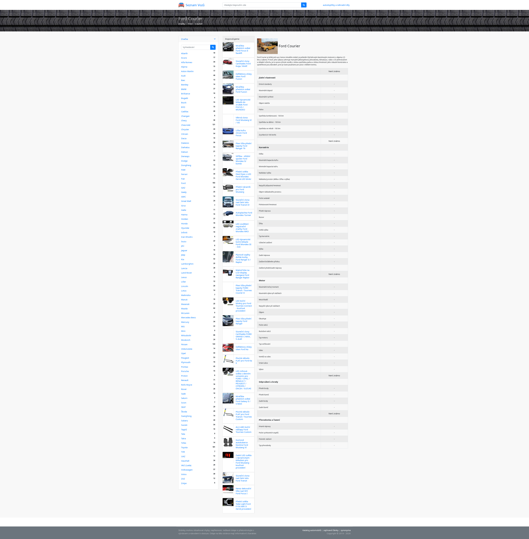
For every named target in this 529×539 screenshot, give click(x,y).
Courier (198, 23)
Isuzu (183, 241)
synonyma (346, 530)
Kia (182, 259)
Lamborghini (187, 263)
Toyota (184, 447)
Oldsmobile (186, 348)
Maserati (185, 304)
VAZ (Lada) (186, 465)
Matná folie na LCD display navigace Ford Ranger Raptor (242, 274)
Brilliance (185, 93)
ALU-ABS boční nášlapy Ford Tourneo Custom (243, 429)
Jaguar (184, 250)
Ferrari (184, 174)
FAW (183, 169)
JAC (182, 245)
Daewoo (185, 143)
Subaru (184, 420)
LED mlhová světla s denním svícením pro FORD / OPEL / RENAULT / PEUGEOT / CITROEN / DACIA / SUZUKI (243, 380)
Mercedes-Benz (188, 317)
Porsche (185, 371)
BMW (183, 89)
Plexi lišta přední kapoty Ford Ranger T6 (243, 146)
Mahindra (185, 295)
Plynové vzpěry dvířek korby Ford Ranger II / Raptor (243, 258)
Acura (184, 57)
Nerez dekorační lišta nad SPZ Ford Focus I (243, 491)
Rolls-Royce (186, 384)
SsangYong (186, 416)
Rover (184, 389)
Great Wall (186, 201)
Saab (183, 393)
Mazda (184, 308)
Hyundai (185, 228)
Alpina (184, 66)
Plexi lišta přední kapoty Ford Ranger (243, 321)
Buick (183, 102)
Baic (183, 80)
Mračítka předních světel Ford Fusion (243, 89)
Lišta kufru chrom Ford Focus (241, 133)
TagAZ (184, 429)
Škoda (184, 411)
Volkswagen (187, 469)
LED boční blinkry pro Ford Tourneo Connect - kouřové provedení (244, 305)
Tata (183, 433)
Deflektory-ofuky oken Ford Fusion (244, 76)
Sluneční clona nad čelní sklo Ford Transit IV (242, 202)
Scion (183, 402)
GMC (183, 196)
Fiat (183, 178)
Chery (184, 120)
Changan (185, 116)
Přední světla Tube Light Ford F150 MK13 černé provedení (243, 505)
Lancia (184, 268)
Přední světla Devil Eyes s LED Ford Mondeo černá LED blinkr (243, 175)
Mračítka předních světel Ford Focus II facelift (243, 49)
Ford (190, 23)
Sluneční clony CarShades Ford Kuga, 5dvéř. (243, 63)
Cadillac (184, 111)
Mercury (185, 322)
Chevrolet (185, 125)
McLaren (185, 313)
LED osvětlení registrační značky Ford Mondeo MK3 (242, 228)
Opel (183, 353)
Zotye (184, 483)
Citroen (184, 134)
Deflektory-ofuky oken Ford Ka (244, 348)
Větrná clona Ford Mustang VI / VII (244, 120)
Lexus (184, 277)
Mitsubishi (186, 335)
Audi (183, 75)
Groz (183, 205)
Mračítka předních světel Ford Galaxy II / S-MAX (243, 400)
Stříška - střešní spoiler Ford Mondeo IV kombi (243, 160)
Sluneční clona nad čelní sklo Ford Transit (242, 478)
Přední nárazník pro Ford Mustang (243, 189)
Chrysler (185, 129)
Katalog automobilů (312, 530)
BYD (183, 107)
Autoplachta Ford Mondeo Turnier (244, 213)
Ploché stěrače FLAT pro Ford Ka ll (244, 360)
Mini (183, 331)
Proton (184, 375)
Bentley (184, 84)
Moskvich (185, 340)
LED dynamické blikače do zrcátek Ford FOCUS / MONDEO (243, 104)
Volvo (184, 474)
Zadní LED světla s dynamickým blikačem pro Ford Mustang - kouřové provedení (243, 461)
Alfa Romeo (186, 62)
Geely (184, 192)
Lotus (183, 290)
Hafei (183, 210)
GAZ (183, 187)
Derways (185, 156)
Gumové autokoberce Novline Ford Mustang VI (242, 444)
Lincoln (184, 286)
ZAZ (183, 478)
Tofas (183, 442)
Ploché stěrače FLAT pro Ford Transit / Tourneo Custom (244, 415)
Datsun (184, 151)
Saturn (184, 398)
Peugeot (185, 357)
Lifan (183, 281)
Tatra (183, 438)
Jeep (183, 254)
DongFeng (186, 165)
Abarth (184, 53)
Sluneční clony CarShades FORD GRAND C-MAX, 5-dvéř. (244, 335)
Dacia (183, 138)
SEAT (183, 407)
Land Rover (186, 272)
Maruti (184, 299)
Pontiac (184, 366)
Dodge (184, 160)
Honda (184, 223)
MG (183, 326)
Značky (181, 23)
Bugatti (184, 98)
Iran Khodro (187, 236)
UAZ (183, 456)
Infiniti (184, 232)
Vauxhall (185, 460)
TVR (183, 451)
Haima (184, 214)
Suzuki (184, 425)
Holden (184, 219)
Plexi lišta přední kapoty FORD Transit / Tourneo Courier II (244, 289)
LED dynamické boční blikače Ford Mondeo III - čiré (243, 243)
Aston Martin (187, 71)
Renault (184, 380)
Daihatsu (185, 147)
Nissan (184, 344)
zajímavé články (330, 530)
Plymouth (185, 362)
